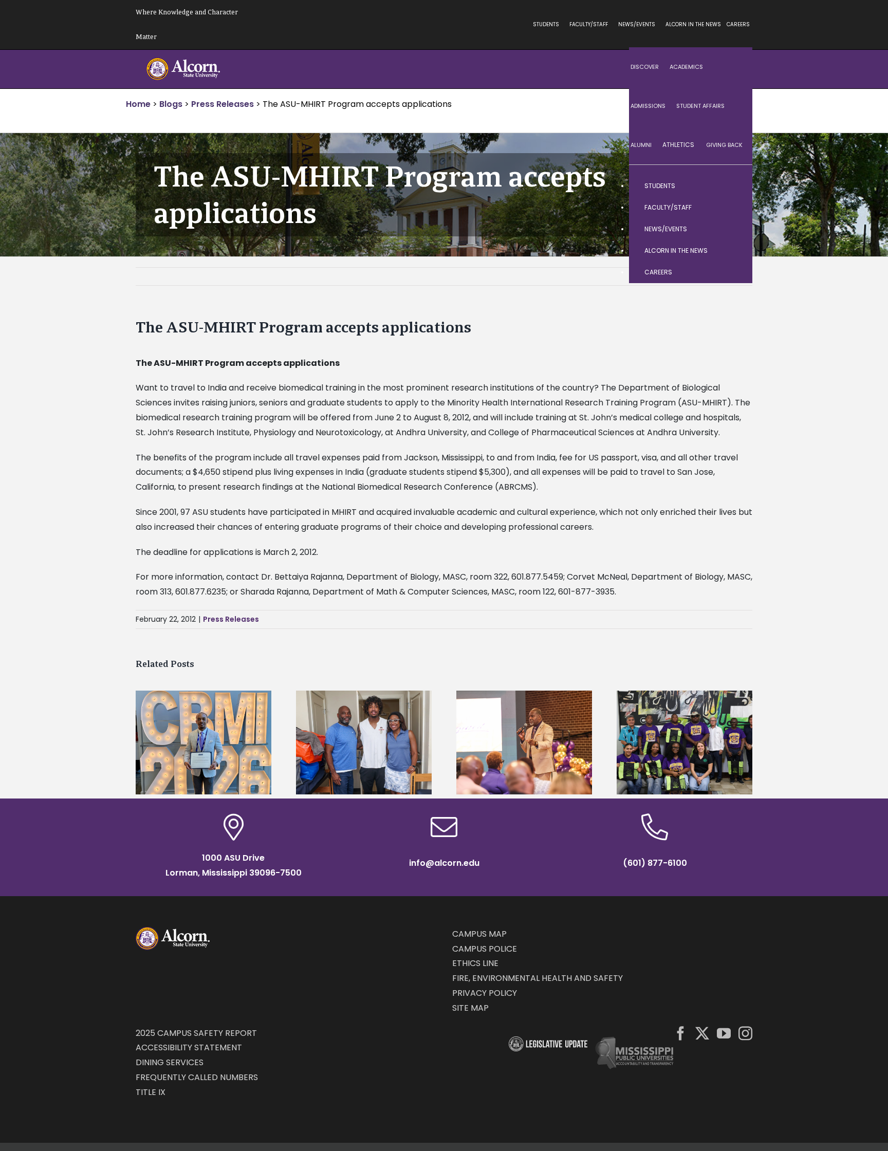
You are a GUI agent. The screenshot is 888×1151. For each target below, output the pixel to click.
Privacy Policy (484, 993)
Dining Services (169, 1062)
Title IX (150, 1092)
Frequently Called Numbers (197, 1077)
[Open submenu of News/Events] (734, 229)
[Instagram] (745, 1033)
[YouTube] (724, 1033)
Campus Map (479, 934)
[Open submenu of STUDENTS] (734, 186)
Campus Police (484, 949)
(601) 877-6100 (655, 863)
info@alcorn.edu (444, 863)
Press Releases (231, 619)
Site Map (470, 1008)
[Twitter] (702, 1033)
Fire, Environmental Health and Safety (537, 978)
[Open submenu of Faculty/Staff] (734, 207)
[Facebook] (681, 1033)
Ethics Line (475, 963)
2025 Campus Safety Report (196, 1033)
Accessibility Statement (189, 1047)
